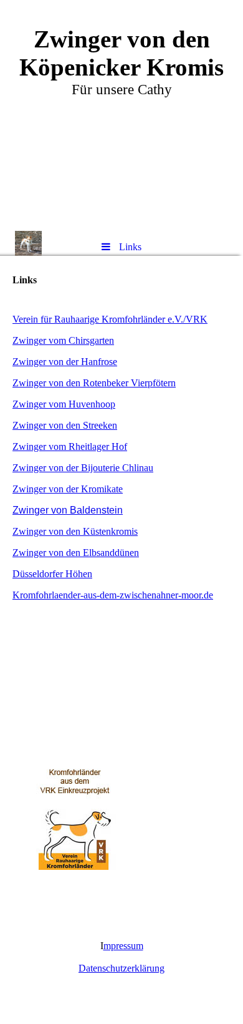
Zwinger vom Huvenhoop (63, 404)
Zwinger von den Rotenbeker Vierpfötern (94, 383)
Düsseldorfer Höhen (52, 573)
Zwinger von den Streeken (64, 425)
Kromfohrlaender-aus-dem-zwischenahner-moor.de (112, 595)
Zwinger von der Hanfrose (64, 361)
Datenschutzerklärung (121, 968)
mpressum (123, 945)
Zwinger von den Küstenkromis (75, 531)
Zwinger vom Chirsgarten (63, 340)
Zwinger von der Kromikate (67, 489)
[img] (121, 115)
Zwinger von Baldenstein (67, 510)
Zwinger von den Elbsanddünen (75, 552)
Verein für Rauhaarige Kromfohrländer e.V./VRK (109, 319)
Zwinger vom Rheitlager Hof (69, 446)
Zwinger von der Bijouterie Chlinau (82, 467)
